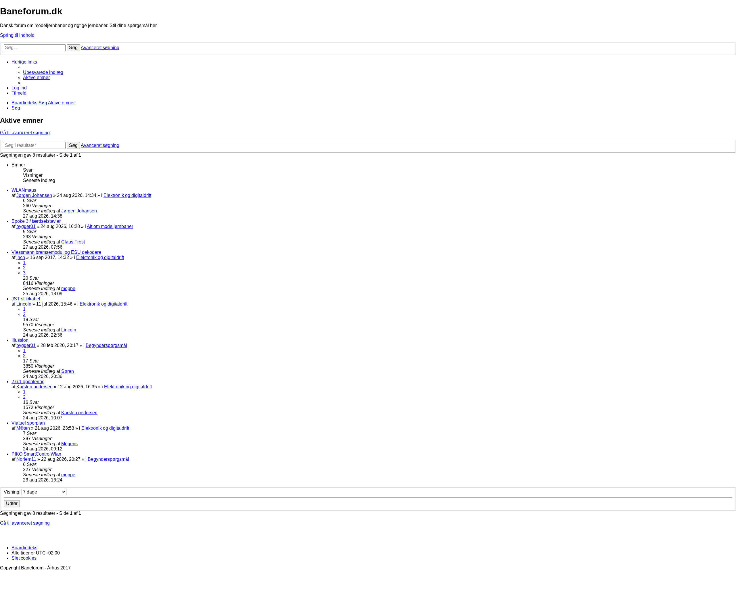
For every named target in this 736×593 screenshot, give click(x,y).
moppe (68, 288)
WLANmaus (24, 190)
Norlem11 (26, 459)
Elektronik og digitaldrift (127, 195)
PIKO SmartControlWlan (36, 454)
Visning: (13, 492)
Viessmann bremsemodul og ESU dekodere (56, 252)
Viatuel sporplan (28, 423)
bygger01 (26, 226)
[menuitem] (43, 72)
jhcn (20, 257)
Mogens (69, 443)
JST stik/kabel (26, 298)
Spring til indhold (17, 35)
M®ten (23, 428)
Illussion (20, 340)
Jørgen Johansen (34, 195)
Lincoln (23, 304)
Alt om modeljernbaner (110, 226)
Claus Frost (73, 241)
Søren (67, 371)
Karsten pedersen (34, 386)
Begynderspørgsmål (106, 345)
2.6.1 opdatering (28, 381)
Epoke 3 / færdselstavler (36, 221)
